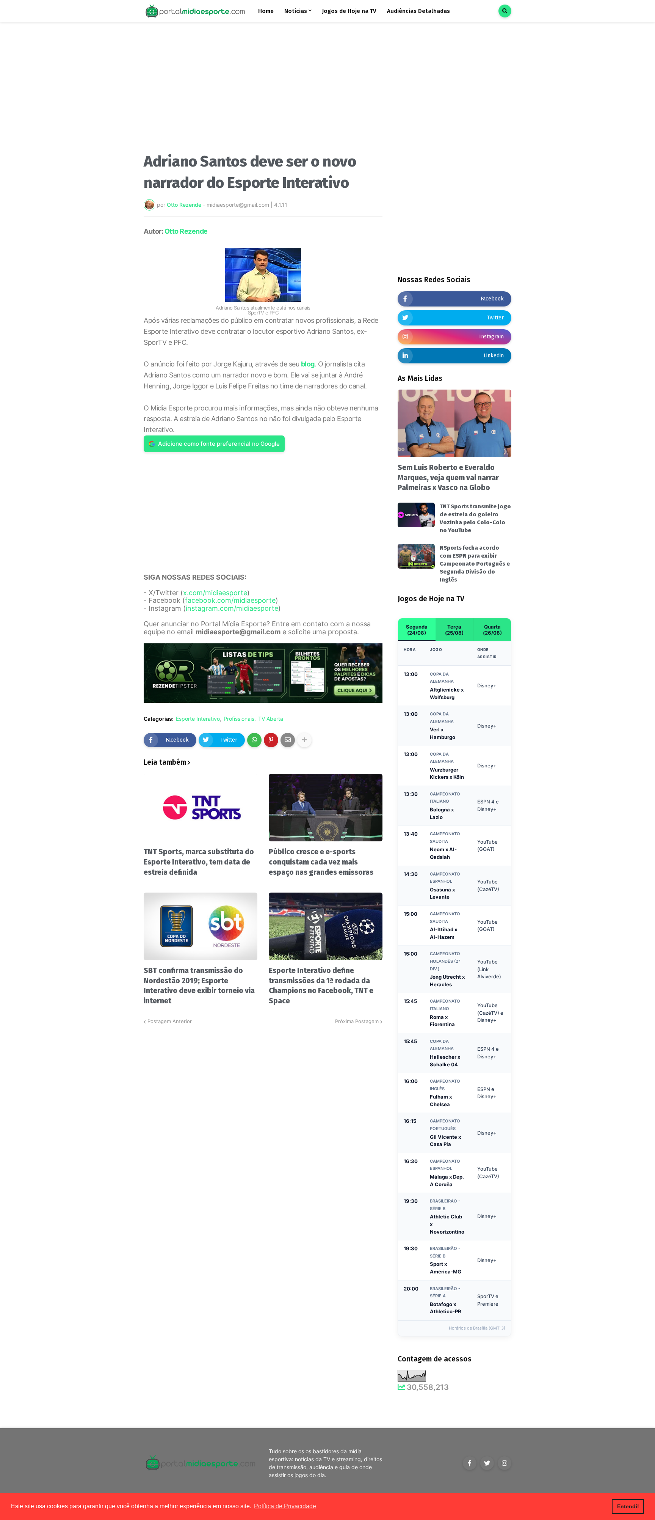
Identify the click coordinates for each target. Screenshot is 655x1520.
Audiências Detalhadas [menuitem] (418, 11)
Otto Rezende (186, 231)
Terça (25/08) (454, 630)
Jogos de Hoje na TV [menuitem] (349, 11)
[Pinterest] (271, 740)
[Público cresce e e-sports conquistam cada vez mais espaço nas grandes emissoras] (325, 807)
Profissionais (239, 718)
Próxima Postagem (357, 1021)
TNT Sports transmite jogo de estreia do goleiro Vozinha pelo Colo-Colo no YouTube (475, 518)
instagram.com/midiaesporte (232, 608)
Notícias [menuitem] (295, 11)
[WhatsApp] (254, 740)
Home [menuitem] (266, 11)
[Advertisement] (263, 90)
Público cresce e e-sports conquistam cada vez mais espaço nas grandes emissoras (321, 861)
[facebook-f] (469, 1463)
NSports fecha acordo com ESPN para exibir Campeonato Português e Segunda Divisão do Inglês (475, 563)
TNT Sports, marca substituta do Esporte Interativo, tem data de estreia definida (199, 861)
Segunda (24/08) (417, 630)
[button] (504, 11)
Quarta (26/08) (492, 630)
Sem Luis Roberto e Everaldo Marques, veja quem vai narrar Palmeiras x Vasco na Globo (448, 477)
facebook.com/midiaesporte (230, 600)
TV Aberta (270, 718)
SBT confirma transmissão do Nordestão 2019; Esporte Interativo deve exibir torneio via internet (199, 985)
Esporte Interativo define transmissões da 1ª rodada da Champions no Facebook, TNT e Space (321, 985)
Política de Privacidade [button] (285, 1506)
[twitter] (487, 1463)
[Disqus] (263, 1120)
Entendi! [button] (628, 1506)
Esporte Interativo (198, 718)
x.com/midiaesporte (215, 593)
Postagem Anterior (169, 1021)
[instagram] (504, 1463)
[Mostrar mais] (304, 740)
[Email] (287, 740)
